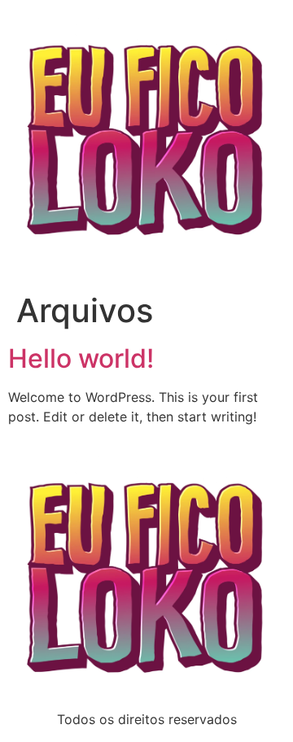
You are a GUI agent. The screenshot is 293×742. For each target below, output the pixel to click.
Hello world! (81, 358)
